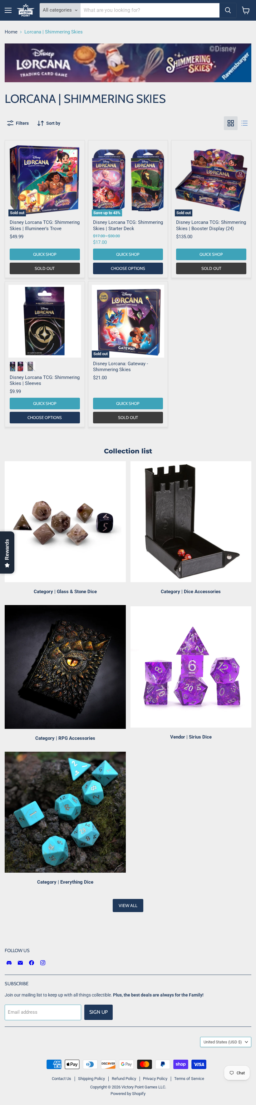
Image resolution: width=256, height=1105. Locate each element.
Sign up (98, 1012)
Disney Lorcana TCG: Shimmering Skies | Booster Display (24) (211, 225)
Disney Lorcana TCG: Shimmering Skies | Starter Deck (128, 225)
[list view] (244, 123)
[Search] (227, 10)
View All (128, 905)
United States (223, 1042)
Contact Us (61, 1078)
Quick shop (45, 254)
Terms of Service (189, 1078)
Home (11, 32)
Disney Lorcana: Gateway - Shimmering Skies (120, 367)
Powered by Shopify (128, 1093)
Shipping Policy (91, 1078)
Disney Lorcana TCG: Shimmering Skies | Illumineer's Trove (45, 225)
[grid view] (231, 123)
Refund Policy (124, 1078)
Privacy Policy (155, 1078)
